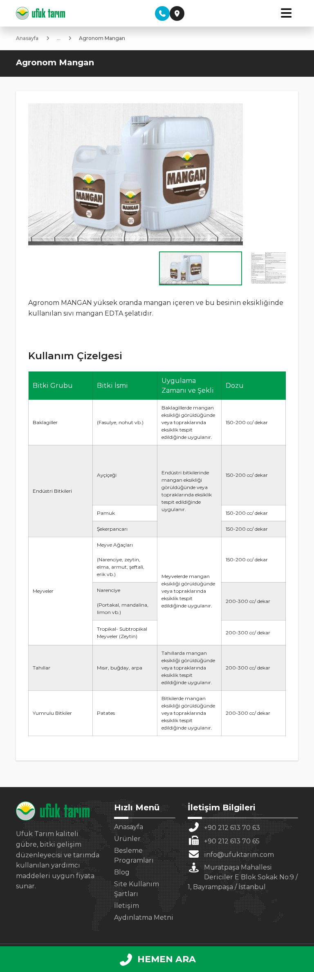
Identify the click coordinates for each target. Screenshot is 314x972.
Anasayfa (128, 827)
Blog (122, 872)
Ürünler (127, 839)
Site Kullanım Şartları (136, 889)
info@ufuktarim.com (239, 855)
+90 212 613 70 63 (232, 828)
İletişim (126, 906)
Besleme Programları (134, 855)
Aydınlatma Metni (143, 917)
